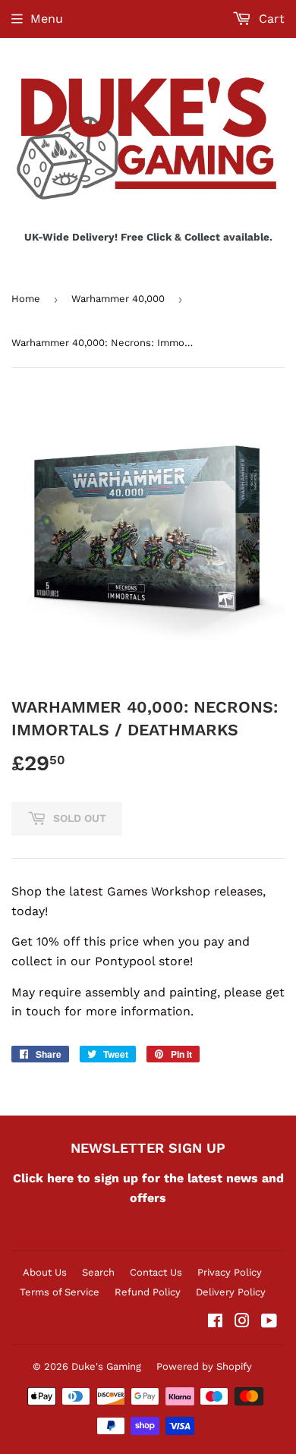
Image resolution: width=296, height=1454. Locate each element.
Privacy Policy (229, 1272)
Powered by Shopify (204, 1366)
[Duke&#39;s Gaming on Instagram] (242, 1322)
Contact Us (156, 1272)
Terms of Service (59, 1292)
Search (98, 1272)
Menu (46, 18)
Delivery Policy (231, 1292)
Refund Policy (148, 1292)
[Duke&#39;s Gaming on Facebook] (215, 1322)
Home (25, 298)
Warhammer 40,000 (118, 298)
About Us (45, 1272)
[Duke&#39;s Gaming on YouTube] (269, 1322)
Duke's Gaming (106, 1366)
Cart (270, 18)
